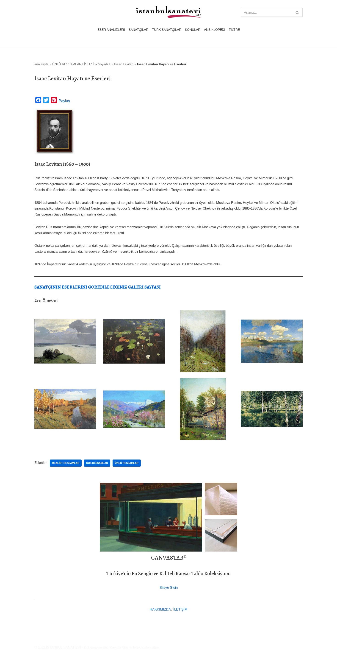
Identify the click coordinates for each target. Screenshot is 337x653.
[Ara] (297, 12)
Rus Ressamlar (97, 463)
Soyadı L (104, 64)
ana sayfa (41, 64)
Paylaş (64, 101)
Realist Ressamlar (65, 463)
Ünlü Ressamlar (126, 463)
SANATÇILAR (138, 29)
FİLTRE (234, 29)
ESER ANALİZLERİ (111, 29)
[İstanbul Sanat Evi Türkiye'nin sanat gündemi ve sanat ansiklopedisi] (168, 12)
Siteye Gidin (169, 587)
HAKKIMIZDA (160, 609)
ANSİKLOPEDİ (214, 29)
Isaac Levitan (123, 64)
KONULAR (192, 29)
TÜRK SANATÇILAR (166, 29)
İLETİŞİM (180, 609)
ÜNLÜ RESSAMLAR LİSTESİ (73, 64)
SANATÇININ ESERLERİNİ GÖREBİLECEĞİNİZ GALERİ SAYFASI (97, 287)
